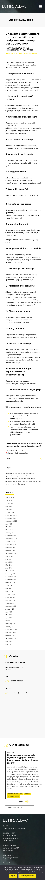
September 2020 (11, 638)
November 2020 (10, 632)
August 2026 (9, 497)
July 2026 (8, 500)
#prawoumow (10, 53)
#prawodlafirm (10, 476)
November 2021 (10, 600)
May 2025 (8, 527)
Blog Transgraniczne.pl (10, 858)
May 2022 (8, 588)
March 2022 (9, 591)
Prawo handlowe (13, 48)
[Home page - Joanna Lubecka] (14, 6)
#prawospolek (10, 481)
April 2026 (8, 509)
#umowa (19, 53)
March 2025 (9, 530)
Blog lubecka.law (9, 855)
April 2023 (8, 568)
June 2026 (9, 503)
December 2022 (10, 577)
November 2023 (10, 547)
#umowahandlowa (30, 53)
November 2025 (10, 518)
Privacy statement (9, 863)
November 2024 (10, 536)
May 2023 (8, 565)
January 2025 (10, 533)
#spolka (29, 481)
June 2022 (8, 585)
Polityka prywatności (27, 876)
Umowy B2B (27, 50)
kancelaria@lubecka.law (11, 838)
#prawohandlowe (11, 478)
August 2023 (9, 556)
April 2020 (8, 644)
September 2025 (11, 521)
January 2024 (10, 541)
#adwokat (8, 473)
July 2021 (8, 612)
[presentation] (20, 801)
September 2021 (10, 606)
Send (40, 459)
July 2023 (8, 559)
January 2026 (10, 512)
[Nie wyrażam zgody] (42, 872)
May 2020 (8, 641)
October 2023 (10, 550)
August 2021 (9, 609)
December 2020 (11, 629)
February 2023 (10, 574)
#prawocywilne (28, 473)
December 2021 (10, 597)
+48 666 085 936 (9, 841)
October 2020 (10, 635)
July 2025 (8, 524)
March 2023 (9, 571)
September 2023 (11, 553)
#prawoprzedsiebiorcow (26, 478)
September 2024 (11, 538)
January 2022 (10, 594)
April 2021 (8, 618)
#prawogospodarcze (23, 476)
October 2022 (10, 582)
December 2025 (10, 515)
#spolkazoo (37, 481)
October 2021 (9, 603)
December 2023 (10, 544)
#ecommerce (17, 473)
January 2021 (9, 626)
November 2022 (10, 580)
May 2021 (8, 615)
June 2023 (9, 562)
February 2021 (10, 624)
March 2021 (9, 621)
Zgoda (13, 876)
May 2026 (8, 506)
